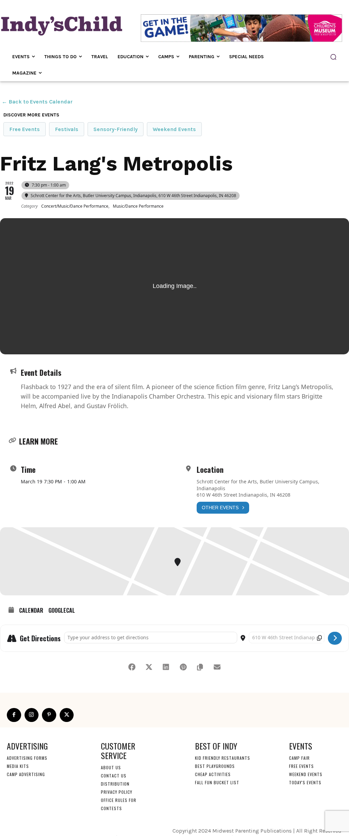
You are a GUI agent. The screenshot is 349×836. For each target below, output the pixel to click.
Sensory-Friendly (115, 129)
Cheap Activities (213, 774)
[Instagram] (32, 715)
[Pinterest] (49, 715)
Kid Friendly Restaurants (222, 758)
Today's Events (305, 782)
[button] (333, 57)
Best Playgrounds (215, 766)
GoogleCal (61, 610)
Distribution (115, 784)
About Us (111, 767)
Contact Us (113, 775)
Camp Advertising (26, 774)
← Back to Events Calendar (37, 101)
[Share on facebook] (131, 667)
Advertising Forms (27, 758)
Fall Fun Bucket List (217, 782)
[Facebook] (14, 715)
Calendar (31, 610)
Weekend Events (174, 129)
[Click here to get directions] (335, 638)
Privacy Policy (116, 792)
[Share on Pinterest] (183, 667)
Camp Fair (299, 758)
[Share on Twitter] (148, 667)
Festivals (66, 129)
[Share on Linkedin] (165, 667)
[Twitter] (67, 715)
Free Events (24, 129)
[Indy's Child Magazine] (61, 24)
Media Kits (18, 766)
